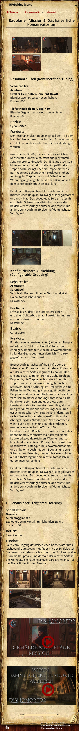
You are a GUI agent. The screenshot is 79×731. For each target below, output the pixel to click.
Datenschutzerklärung (51, 728)
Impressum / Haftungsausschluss (56, 725)
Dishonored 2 (32, 11)
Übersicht (52, 11)
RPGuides (12, 11)
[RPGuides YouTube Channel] (7, 727)
